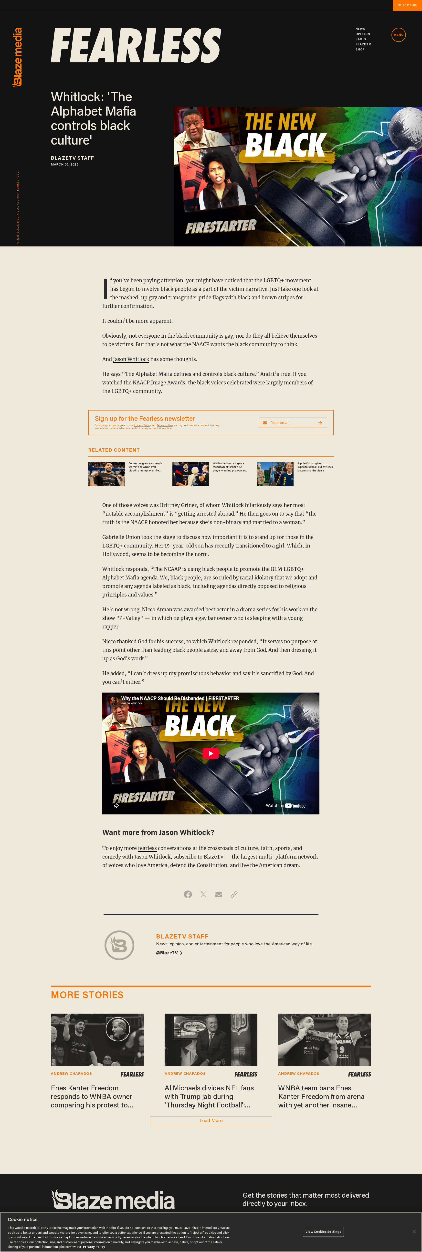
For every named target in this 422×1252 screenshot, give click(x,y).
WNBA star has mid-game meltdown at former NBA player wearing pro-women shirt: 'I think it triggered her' (230, 467)
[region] (211, 1232)
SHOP (360, 49)
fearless (147, 848)
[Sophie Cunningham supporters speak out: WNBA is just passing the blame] (275, 473)
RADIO (361, 39)
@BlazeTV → (169, 953)
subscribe (407, 5)
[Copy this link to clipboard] (234, 894)
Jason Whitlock (131, 359)
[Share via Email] (219, 894)
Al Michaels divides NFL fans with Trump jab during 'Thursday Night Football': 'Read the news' (209, 1097)
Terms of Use (165, 425)
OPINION (363, 34)
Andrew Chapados (71, 1074)
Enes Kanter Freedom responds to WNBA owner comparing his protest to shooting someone (91, 1097)
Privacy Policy (142, 425)
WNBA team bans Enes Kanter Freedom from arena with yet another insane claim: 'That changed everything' (321, 1097)
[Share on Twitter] (203, 894)
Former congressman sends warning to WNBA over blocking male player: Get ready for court (145, 467)
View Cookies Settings (323, 1231)
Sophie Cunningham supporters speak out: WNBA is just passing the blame (315, 467)
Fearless (132, 1074)
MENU (398, 35)
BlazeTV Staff (72, 158)
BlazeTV (213, 857)
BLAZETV (363, 44)
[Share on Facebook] (188, 894)
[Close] (414, 1231)
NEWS (360, 29)
